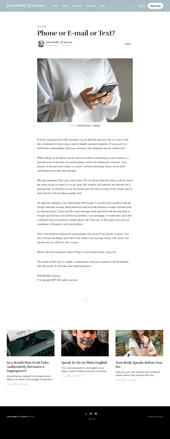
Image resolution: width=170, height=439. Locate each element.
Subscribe (155, 6)
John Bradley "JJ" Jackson (26, 5)
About (65, 6)
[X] (86, 414)
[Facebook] (91, 414)
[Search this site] (133, 6)
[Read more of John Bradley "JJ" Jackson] (41, 43)
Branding (41, 26)
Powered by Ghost (155, 416)
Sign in (141, 6)
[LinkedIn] (96, 414)
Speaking (90, 6)
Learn (102, 6)
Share (127, 44)
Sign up (92, 419)
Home (55, 6)
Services (77, 6)
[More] (110, 6)
